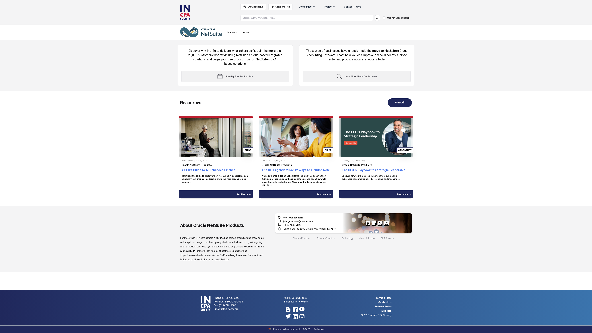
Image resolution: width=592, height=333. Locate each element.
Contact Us (385, 302)
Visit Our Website (293, 217)
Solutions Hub (282, 7)
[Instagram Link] (386, 223)
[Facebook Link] (368, 223)
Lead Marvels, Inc (293, 329)
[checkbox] (384, 17)
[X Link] (380, 223)
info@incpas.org (229, 309)
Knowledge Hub (255, 7)
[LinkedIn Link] (374, 223)
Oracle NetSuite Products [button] (196, 165)
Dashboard (319, 329)
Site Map (386, 310)
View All (400, 102)
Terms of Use (384, 297)
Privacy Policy (383, 306)
